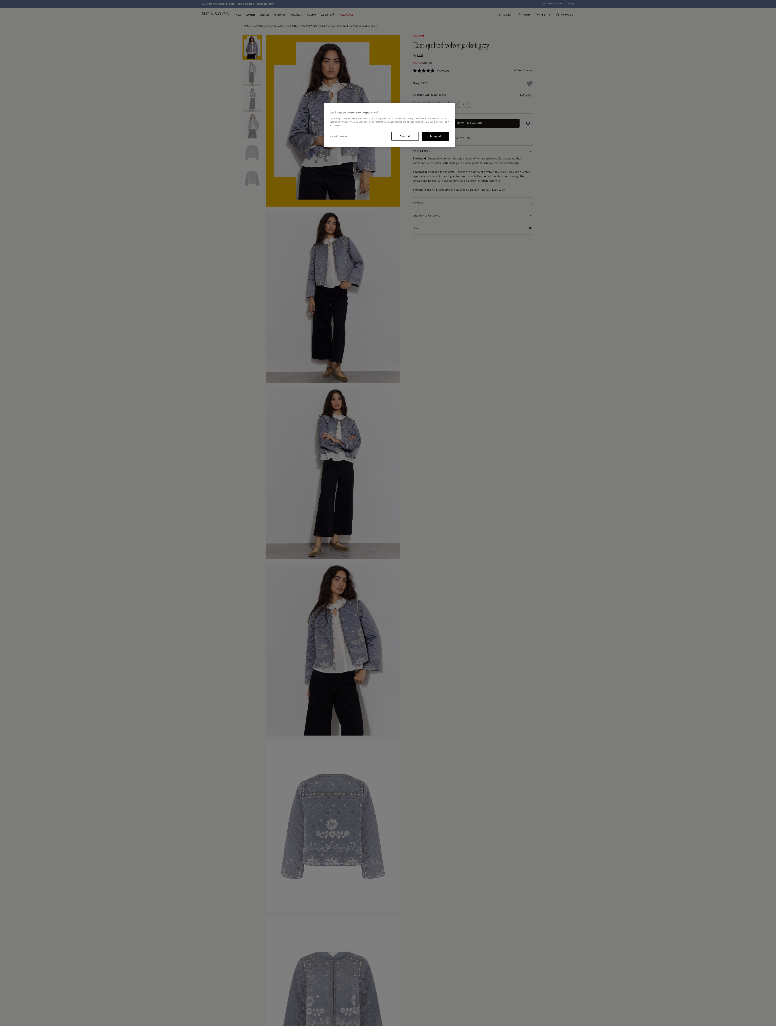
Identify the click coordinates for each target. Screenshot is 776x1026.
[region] (389, 125)
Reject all (405, 136)
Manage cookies (338, 136)
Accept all (435, 136)
